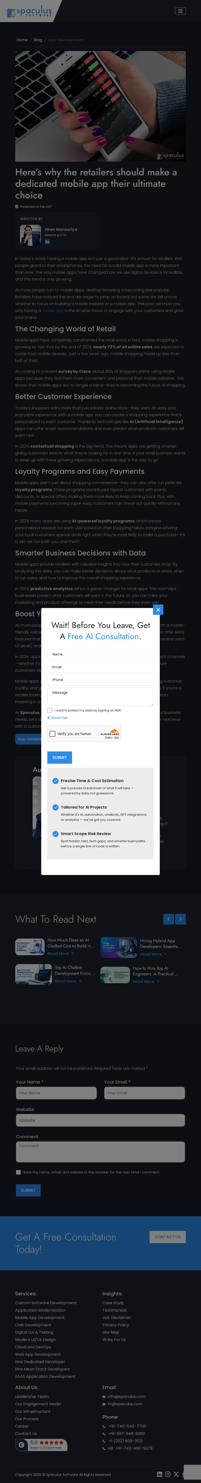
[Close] (158, 610)
